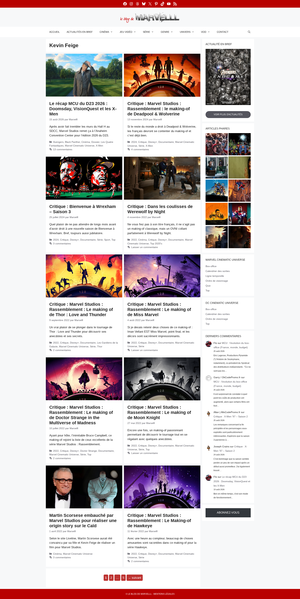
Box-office (211, 266)
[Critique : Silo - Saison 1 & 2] (217, 214)
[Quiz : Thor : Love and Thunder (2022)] (217, 144)
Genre (165, 32)
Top (113, 239)
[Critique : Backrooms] (239, 168)
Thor (99, 346)
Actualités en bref (80, 32)
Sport (107, 239)
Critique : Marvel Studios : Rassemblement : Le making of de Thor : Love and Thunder (81, 309)
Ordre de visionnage (217, 280)
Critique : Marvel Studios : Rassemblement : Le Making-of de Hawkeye (159, 520)
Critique (142, 142)
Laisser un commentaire (144, 247)
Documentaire (166, 142)
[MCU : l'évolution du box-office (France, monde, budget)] (239, 191)
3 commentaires (62, 243)
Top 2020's (156, 243)
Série (146, 32)
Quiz (208, 285)
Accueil (54, 32)
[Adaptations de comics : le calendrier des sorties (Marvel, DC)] (239, 144)
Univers (185, 32)
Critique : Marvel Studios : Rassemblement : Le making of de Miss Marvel (159, 309)
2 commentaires (62, 350)
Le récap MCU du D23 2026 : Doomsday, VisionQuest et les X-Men (82, 108)
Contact (222, 32)
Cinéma (104, 32)
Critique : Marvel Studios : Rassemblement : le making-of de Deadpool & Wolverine (158, 108)
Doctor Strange (88, 450)
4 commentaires (140, 149)
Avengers (58, 142)
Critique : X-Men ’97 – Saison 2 (231, 416)
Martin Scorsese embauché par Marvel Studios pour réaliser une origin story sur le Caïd (83, 520)
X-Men (99, 145)
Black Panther (72, 142)
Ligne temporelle (215, 276)
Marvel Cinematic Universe (79, 145)
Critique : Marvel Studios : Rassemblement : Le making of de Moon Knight (159, 412)
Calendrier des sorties (218, 271)
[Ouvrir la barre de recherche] (249, 32)
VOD (203, 32)
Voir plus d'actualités (228, 114)
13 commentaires (62, 149)
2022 (134, 239)
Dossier (95, 142)
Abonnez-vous (228, 512)
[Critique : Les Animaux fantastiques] (217, 237)
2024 (134, 142)
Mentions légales (163, 594)
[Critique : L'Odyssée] (239, 237)
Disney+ (152, 142)
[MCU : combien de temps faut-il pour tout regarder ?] (217, 168)
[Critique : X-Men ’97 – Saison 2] (217, 191)
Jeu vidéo (126, 32)
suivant (134, 577)
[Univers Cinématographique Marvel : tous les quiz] (239, 214)
